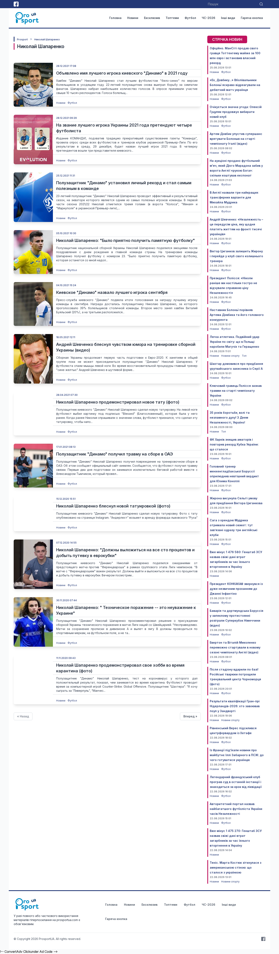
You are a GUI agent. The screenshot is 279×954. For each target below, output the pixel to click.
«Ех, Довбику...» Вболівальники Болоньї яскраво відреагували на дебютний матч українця (235, 85)
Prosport (22, 39)
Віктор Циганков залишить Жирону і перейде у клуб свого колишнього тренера (236, 256)
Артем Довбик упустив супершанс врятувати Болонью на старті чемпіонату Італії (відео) (236, 138)
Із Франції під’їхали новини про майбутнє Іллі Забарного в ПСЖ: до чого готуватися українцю (237, 755)
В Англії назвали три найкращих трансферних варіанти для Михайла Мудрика (234, 197)
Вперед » (190, 716)
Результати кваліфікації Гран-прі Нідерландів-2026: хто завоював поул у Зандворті (235, 706)
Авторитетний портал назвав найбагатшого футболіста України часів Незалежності (236, 808)
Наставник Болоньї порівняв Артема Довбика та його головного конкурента (237, 314)
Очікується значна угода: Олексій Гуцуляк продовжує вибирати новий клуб (236, 111)
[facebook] (16, 4)
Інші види (228, 18)
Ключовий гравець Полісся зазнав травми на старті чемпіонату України (236, 390)
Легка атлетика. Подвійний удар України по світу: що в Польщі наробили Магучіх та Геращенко (234, 341)
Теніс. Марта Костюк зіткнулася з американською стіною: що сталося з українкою (235, 867)
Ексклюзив (152, 18)
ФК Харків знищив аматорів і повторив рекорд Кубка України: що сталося (234, 444)
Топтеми (172, 18)
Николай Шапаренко (47, 39)
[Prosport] (27, 17)
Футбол (190, 18)
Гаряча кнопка (252, 18)
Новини (132, 18)
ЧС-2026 (208, 18)
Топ (244, 355)
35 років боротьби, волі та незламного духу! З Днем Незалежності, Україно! (230, 417)
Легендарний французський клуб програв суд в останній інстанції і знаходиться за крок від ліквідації (236, 782)
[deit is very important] (33, 85)
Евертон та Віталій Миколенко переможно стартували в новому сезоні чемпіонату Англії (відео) (235, 647)
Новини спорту (230, 355)
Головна (115, 18)
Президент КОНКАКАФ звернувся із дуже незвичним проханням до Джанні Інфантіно (236, 588)
